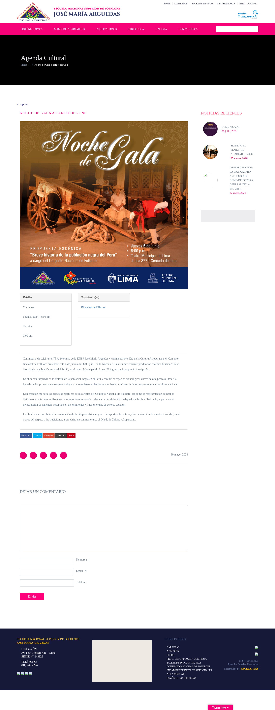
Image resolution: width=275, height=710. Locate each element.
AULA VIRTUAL (175, 674)
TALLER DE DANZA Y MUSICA (184, 662)
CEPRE (170, 655)
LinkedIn (43, 455)
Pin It (71, 435)
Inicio (24, 64)
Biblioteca (136, 29)
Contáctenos (188, 29)
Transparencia (226, 3)
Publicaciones (106, 29)
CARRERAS (173, 647)
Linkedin (61, 435)
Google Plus (53, 455)
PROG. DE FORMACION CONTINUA (187, 658)
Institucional (248, 3)
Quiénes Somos (32, 29)
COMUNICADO (230, 126)
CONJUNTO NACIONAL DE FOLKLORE (188, 666)
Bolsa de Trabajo (202, 3)
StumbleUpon (63, 455)
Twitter (37, 435)
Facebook (26, 435)
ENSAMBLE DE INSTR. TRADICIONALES (189, 670)
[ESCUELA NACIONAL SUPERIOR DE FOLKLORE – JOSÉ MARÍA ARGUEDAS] (68, 11)
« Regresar (22, 104)
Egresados (180, 3)
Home (166, 3)
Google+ (48, 435)
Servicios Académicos (69, 29)
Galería (161, 29)
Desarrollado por (241, 668)
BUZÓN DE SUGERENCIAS (181, 678)
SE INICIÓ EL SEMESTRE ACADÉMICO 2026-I (242, 150)
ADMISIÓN (173, 651)
